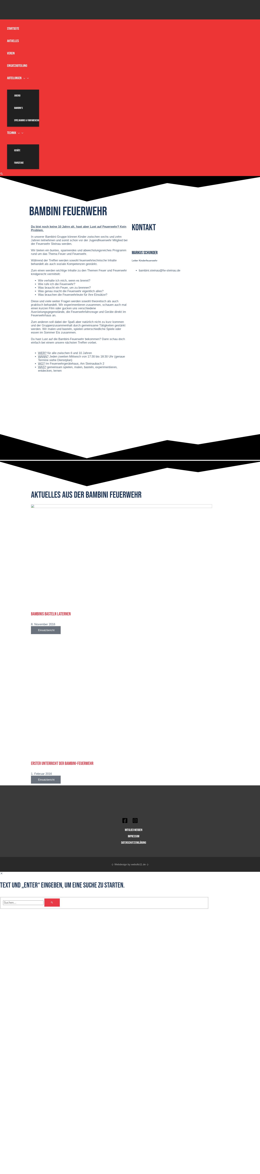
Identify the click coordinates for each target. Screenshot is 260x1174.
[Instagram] (135, 822)
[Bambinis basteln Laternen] (121, 507)
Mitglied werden (133, 830)
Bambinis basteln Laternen (51, 614)
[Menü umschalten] (23, 87)
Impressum (133, 836)
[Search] (52, 902)
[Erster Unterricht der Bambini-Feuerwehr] (121, 754)
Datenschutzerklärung (133, 843)
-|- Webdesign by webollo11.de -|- (130, 864)
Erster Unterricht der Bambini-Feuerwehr (62, 763)
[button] (23, 78)
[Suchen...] (23, 902)
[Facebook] (125, 822)
